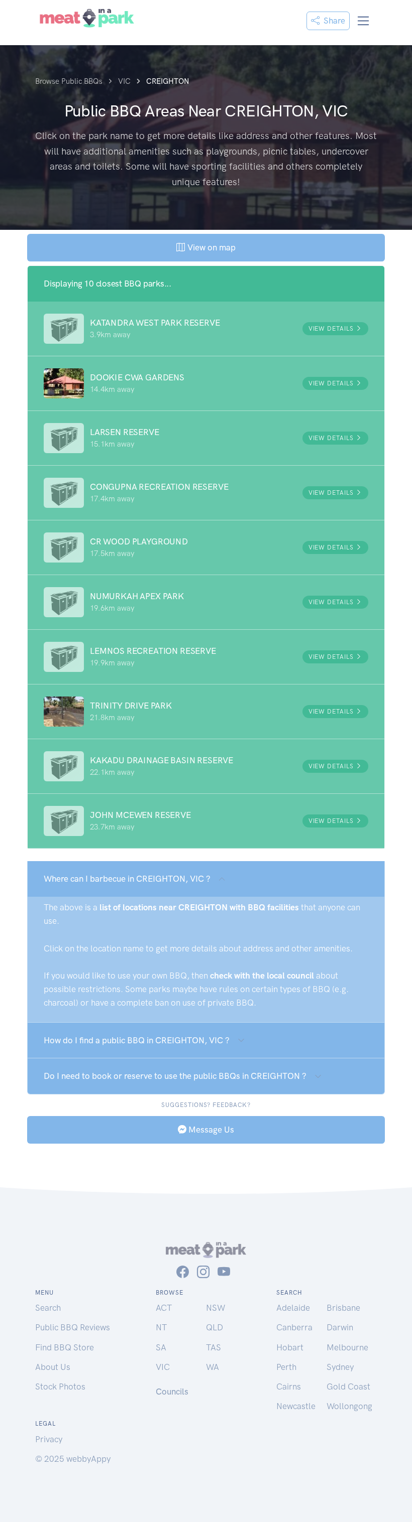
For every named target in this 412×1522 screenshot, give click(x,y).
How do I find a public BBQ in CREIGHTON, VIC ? (137, 1040)
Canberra (294, 1327)
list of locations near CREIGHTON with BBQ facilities (199, 907)
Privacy (48, 1439)
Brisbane (343, 1308)
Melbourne (347, 1347)
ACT (164, 1308)
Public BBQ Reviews (72, 1327)
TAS (213, 1347)
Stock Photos (60, 1386)
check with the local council (262, 976)
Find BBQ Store (64, 1347)
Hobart (289, 1347)
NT (161, 1327)
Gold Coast (348, 1386)
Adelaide (293, 1308)
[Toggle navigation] (363, 21)
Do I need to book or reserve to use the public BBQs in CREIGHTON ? (175, 1076)
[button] (206, 329)
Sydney (340, 1367)
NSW (215, 1308)
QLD (214, 1327)
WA (212, 1367)
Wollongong (349, 1406)
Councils (172, 1392)
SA (161, 1347)
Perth (286, 1367)
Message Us (210, 1130)
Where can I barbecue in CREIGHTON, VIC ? (127, 879)
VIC (163, 1367)
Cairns (288, 1386)
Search (48, 1308)
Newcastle (296, 1406)
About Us (52, 1367)
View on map (210, 247)
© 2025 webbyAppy (73, 1459)
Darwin (340, 1327)
